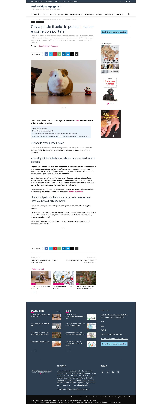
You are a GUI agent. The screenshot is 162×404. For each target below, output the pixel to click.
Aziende (99, 14)
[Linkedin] (126, 1)
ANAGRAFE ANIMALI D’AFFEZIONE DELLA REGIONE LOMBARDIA (114, 316)
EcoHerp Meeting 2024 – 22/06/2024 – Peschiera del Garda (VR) (75, 316)
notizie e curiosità (59, 284)
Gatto (52, 14)
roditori (38, 19)
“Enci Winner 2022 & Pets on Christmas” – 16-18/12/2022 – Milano (74, 343)
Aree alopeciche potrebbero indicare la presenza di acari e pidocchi (55, 134)
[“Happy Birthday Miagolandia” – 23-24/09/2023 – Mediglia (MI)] (91, 326)
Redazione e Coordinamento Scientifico (96, 397)
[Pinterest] (55, 54)
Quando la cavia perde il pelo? (43, 131)
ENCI (102, 326)
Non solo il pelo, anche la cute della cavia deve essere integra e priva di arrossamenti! (61, 136)
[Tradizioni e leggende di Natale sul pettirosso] (63, 278)
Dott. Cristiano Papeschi (48, 46)
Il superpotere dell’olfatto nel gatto (40, 341)
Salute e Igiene (75, 14)
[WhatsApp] (59, 54)
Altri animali (63, 14)
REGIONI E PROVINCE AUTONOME (114, 339)
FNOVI (103, 330)
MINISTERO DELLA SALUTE (111, 334)
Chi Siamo (48, 1)
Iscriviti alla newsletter (73, 1)
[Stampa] (76, 54)
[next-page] (35, 292)
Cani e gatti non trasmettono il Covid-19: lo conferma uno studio (44, 261)
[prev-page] (32, 292)
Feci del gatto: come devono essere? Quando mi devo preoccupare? (81, 261)
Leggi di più (83, 385)
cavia (43, 19)
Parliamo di (88, 14)
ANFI (102, 321)
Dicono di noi (57, 1)
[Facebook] (120, 1)
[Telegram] (68, 54)
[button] (129, 14)
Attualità (35, 14)
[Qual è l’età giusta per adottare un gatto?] (56, 326)
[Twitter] (129, 1)
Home (32, 19)
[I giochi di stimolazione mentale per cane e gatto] (41, 278)
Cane (44, 14)
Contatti (64, 1)
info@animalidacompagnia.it (78, 389)
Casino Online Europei (109, 349)
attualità (42, 22)
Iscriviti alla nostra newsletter (114, 32)
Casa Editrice (81, 397)
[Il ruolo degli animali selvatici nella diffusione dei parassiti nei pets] (86, 278)
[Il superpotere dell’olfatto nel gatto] (56, 344)
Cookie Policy (127, 397)
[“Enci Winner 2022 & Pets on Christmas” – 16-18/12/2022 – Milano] (91, 344)
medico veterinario (76, 192)
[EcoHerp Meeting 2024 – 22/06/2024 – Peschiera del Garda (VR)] (91, 317)
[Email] (72, 54)
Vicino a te (109, 14)
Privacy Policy (118, 397)
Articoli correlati (38, 269)
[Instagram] (123, 1)
